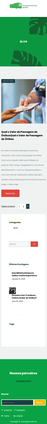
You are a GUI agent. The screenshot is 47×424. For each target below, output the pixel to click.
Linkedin (19, 416)
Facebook (8, 410)
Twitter (6, 416)
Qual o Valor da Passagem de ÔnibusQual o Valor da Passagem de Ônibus (22, 135)
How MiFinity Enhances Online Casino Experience (24, 274)
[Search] (34, 244)
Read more (10, 193)
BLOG (16, 228)
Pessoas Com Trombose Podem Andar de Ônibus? (24, 296)
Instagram (21, 410)
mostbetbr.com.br (23, 381)
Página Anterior (8, 206)
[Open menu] (23, 14)
